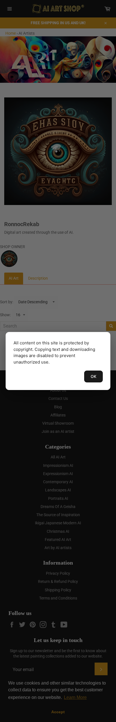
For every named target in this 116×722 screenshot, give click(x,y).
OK (93, 376)
